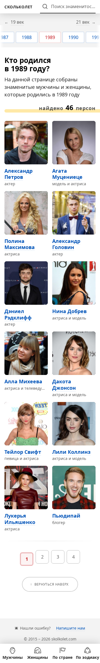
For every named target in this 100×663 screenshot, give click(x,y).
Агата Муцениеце (67, 174)
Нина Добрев (69, 311)
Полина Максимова (19, 244)
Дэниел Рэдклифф (18, 314)
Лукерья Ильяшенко (19, 518)
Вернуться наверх (51, 584)
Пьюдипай (66, 515)
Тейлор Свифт (22, 451)
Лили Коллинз (71, 451)
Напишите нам (70, 628)
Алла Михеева (23, 381)
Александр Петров (18, 174)
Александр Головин (66, 244)
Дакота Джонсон (64, 384)
